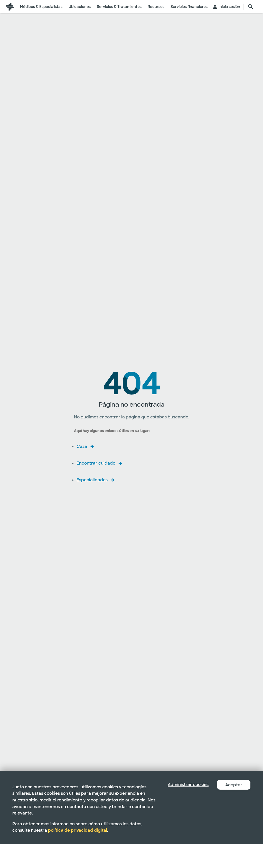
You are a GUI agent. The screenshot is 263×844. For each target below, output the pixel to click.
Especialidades (92, 480)
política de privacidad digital (77, 830)
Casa (82, 446)
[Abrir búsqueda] (251, 6)
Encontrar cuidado (96, 463)
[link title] (10, 6)
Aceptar (233, 785)
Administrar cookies (188, 784)
